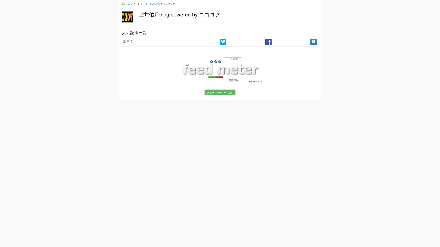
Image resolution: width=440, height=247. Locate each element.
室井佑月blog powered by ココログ (179, 14)
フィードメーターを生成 (220, 92)
